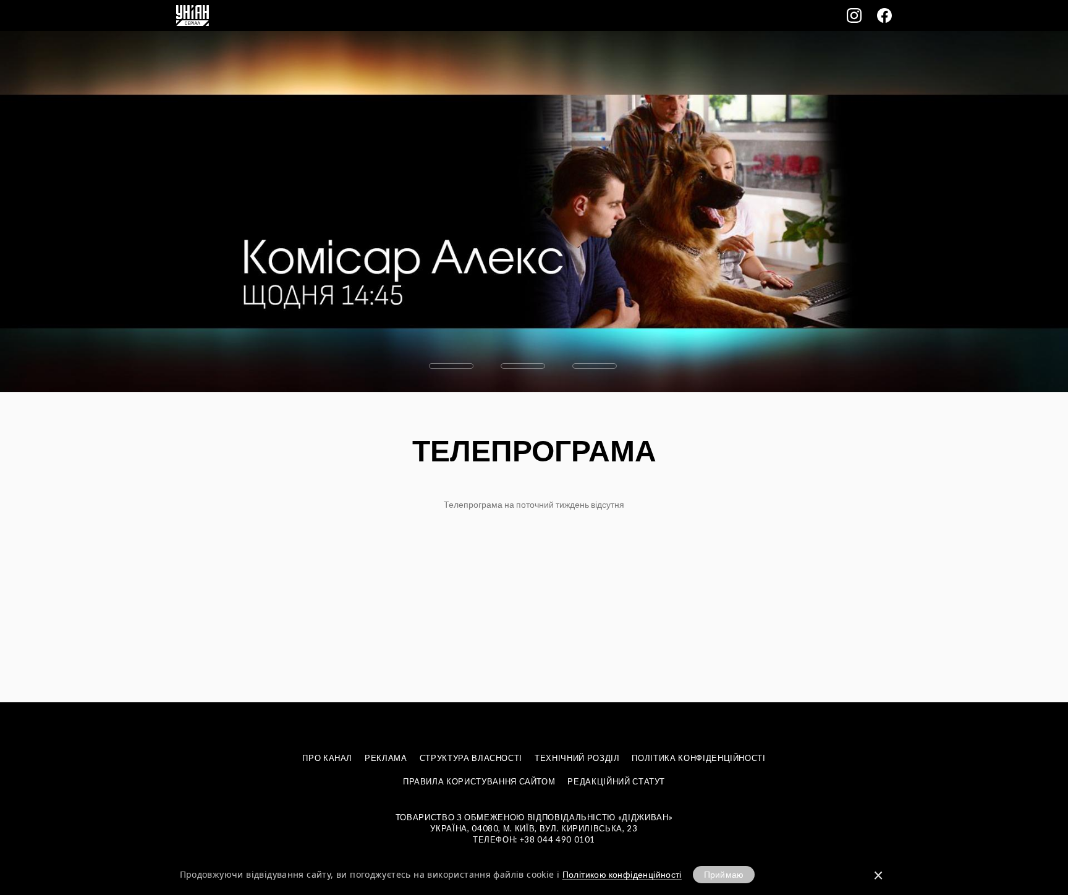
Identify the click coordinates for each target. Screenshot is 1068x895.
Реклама (386, 758)
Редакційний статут (616, 781)
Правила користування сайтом (479, 781)
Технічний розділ (577, 758)
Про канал (327, 758)
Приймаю (724, 874)
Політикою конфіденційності (622, 874)
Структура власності (471, 758)
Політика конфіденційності (698, 758)
